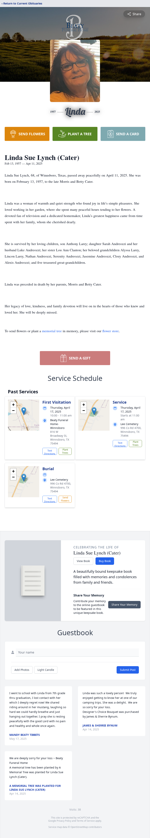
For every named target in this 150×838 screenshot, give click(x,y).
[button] (23, 411)
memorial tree (52, 331)
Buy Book (105, 561)
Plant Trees (65, 451)
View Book (83, 561)
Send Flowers (65, 499)
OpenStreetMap (79, 827)
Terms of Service (86, 820)
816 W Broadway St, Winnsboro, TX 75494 (59, 437)
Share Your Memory (124, 604)
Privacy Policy (64, 820)
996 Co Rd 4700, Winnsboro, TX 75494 (131, 431)
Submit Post (128, 670)
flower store (110, 331)
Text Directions (49, 452)
